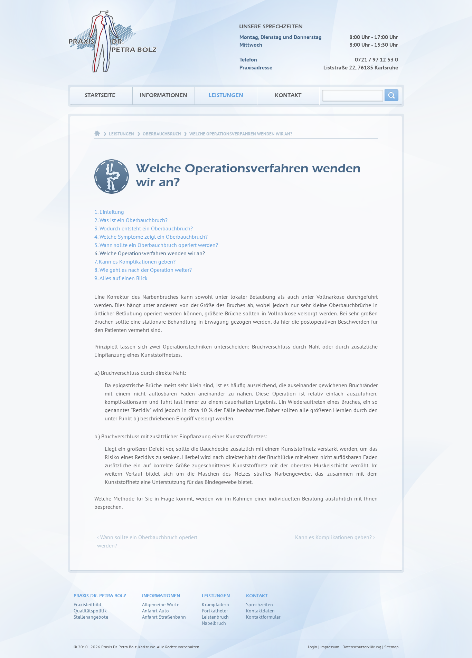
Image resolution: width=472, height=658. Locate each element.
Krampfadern (215, 604)
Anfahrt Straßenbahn (164, 616)
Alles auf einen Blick (124, 278)
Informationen (163, 95)
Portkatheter (215, 610)
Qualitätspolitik (90, 610)
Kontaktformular (263, 616)
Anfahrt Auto (155, 610)
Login (312, 646)
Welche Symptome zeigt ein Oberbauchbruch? (154, 236)
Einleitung (112, 211)
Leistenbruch (215, 616)
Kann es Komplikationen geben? (137, 261)
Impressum (329, 646)
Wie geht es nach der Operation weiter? (146, 269)
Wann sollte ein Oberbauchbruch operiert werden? (159, 244)
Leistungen (225, 95)
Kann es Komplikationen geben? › (335, 537)
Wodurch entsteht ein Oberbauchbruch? (146, 228)
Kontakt (288, 95)
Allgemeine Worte (160, 604)
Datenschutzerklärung (361, 646)
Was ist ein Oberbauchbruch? (134, 220)
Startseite (100, 95)
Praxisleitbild (87, 604)
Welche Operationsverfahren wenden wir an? (152, 253)
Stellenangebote (91, 616)
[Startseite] (112, 36)
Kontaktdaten (260, 610)
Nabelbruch (214, 623)
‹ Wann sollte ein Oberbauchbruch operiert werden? (147, 541)
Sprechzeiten (259, 604)
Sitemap (391, 646)
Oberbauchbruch (162, 134)
